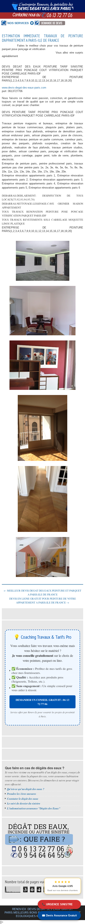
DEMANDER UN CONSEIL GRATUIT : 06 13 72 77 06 (42, 702)
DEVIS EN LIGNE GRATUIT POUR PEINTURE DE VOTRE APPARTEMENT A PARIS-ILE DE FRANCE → (42, 601)
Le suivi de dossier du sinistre (23, 803)
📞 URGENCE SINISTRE (57, 904)
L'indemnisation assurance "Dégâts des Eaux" (33, 808)
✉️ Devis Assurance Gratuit (59, 915)
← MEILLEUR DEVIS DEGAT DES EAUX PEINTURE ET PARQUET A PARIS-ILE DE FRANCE (42, 593)
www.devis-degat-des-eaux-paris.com (24, 87)
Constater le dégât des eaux (22, 798)
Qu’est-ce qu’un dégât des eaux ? (25, 789)
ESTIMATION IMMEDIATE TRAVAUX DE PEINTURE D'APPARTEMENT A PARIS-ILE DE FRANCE (42, 38)
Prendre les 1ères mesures (21, 794)
